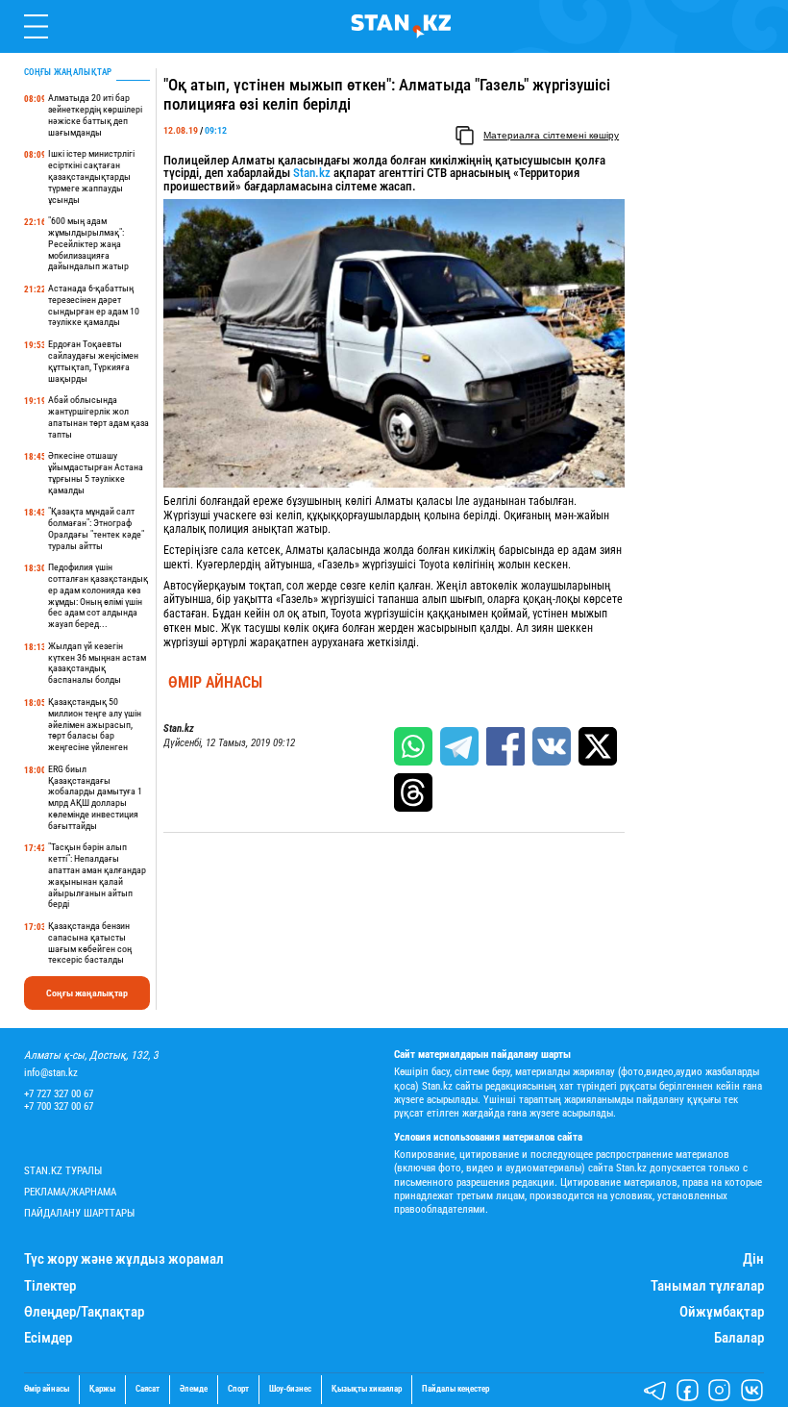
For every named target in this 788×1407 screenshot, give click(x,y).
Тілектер (50, 1286)
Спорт (238, 1389)
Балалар (739, 1338)
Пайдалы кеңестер (455, 1389)
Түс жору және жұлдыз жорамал (124, 1259)
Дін (753, 1259)
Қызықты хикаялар (367, 1389)
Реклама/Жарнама (70, 1192)
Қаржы (102, 1389)
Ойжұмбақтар (721, 1312)
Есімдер (48, 1338)
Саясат (147, 1389)
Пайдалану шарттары (79, 1213)
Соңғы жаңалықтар (87, 993)
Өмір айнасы (215, 682)
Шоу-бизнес (290, 1389)
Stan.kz (312, 172)
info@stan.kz (51, 1073)
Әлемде (194, 1389)
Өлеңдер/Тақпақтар (84, 1312)
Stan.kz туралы (63, 1171)
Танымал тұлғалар (707, 1286)
